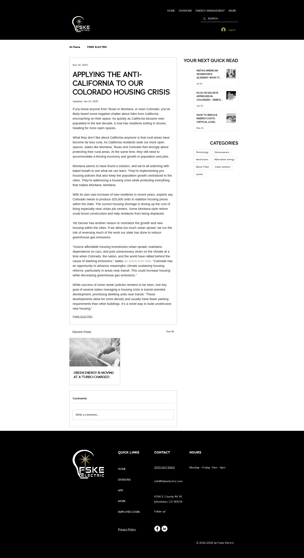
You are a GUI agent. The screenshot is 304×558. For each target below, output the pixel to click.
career (199, 174)
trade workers (222, 166)
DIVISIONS (124, 480)
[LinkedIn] (164, 529)
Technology (202, 152)
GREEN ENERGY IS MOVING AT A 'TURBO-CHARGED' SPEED (94, 375)
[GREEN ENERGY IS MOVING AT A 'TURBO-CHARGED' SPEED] (94, 352)
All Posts (74, 46)
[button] (232, 10)
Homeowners (221, 152)
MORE (122, 501)
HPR (120, 490)
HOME (122, 469)
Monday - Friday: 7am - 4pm (207, 467)
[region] (81, 24)
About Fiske (202, 166)
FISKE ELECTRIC (97, 46)
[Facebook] (157, 529)
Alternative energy (224, 159)
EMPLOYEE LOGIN (129, 512)
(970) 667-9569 (164, 467)
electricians (202, 159)
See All (170, 331)
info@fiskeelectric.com (168, 481)
